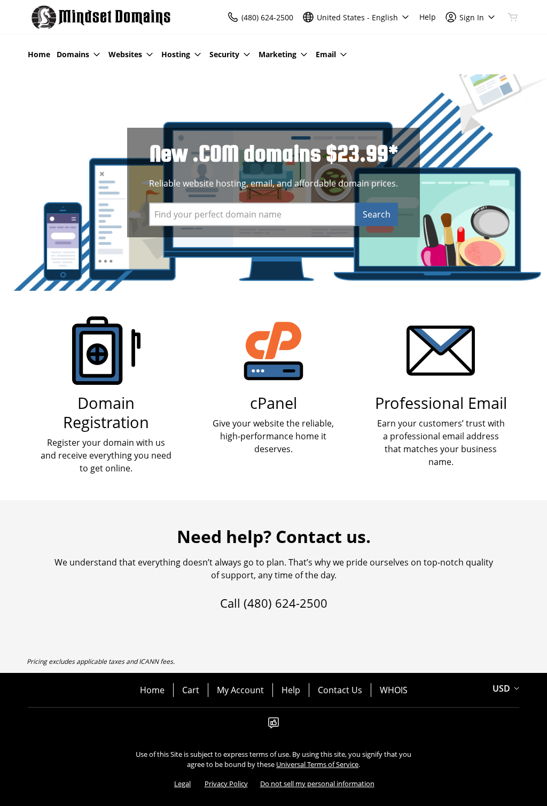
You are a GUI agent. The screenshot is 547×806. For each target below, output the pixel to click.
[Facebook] (273, 726)
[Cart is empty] (513, 17)
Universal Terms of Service (317, 764)
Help (291, 690)
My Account (240, 690)
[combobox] (252, 214)
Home (152, 690)
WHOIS (394, 690)
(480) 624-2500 (285, 603)
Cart (190, 690)
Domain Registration (106, 412)
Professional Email (441, 402)
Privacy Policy (226, 783)
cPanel (273, 402)
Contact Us (340, 690)
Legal (182, 783)
